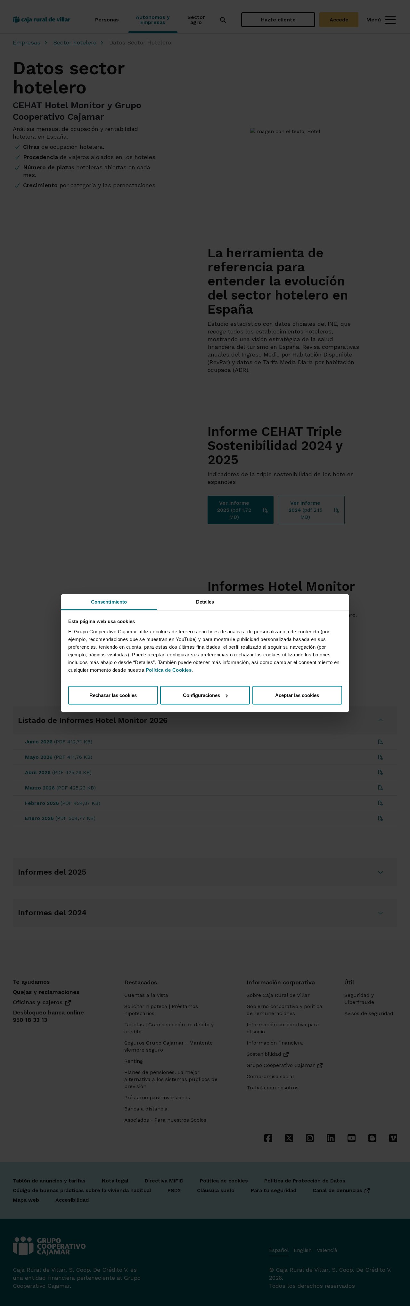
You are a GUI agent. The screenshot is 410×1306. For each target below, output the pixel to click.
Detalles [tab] (205, 601)
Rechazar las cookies (113, 695)
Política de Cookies (169, 669)
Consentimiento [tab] (109, 601)
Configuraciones (201, 695)
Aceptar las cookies (297, 695)
